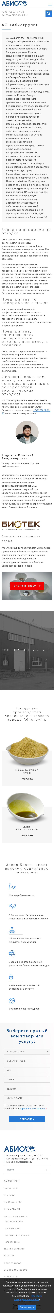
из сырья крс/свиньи (17, 1235)
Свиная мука (12, 1242)
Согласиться (27, 1307)
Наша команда (12, 1202)
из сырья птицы (14, 1222)
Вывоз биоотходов (15, 1270)
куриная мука (13, 1229)
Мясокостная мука (15, 1217)
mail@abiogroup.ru (23, 1162)
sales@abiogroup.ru (14, 15)
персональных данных (33, 1108)
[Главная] (14, 3)
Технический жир (14, 1249)
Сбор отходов (12, 1263)
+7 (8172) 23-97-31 (33, 1155)
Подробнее (27, 779)
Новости (9, 1195)
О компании (11, 1189)
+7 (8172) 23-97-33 (13, 12)
